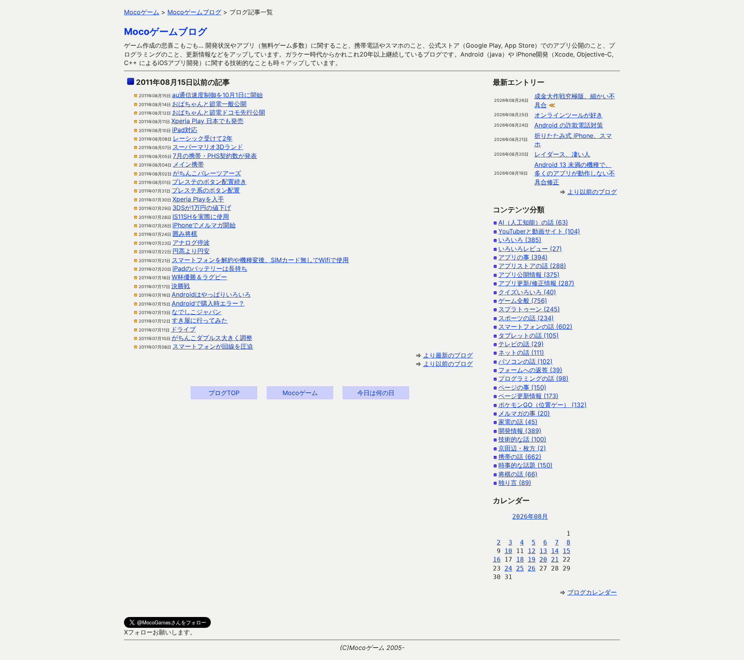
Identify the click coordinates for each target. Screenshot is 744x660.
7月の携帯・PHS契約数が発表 (215, 156)
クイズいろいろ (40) (527, 292)
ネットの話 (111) (521, 352)
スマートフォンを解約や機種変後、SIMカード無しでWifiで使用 (260, 260)
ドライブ (183, 329)
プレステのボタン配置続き (209, 182)
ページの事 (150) (522, 387)
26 (532, 568)
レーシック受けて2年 (202, 138)
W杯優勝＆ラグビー (199, 277)
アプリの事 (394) (523, 257)
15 (566, 551)
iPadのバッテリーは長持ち (209, 268)
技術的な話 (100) (522, 439)
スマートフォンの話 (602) (535, 326)
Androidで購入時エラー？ (208, 303)
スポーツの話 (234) (526, 318)
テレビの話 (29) (521, 344)
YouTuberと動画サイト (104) (539, 231)
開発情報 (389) (519, 431)
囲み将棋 (184, 233)
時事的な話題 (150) (525, 465)
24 (508, 568)
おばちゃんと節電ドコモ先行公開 (218, 112)
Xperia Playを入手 (198, 199)
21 (555, 559)
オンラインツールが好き (568, 115)
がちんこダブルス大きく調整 (212, 338)
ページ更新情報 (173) (528, 396)
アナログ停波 (191, 242)
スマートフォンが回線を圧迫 (212, 346)
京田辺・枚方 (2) (522, 448)
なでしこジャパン (196, 312)
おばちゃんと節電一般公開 (209, 104)
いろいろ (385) (519, 240)
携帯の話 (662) (519, 457)
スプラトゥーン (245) (529, 309)
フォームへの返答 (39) (530, 370)
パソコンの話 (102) (525, 361)
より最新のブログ (448, 355)
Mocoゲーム (300, 393)
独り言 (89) (514, 482)
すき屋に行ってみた (199, 320)
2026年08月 (530, 516)
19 (532, 559)
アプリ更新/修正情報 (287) (536, 283)
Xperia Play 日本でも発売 (207, 121)
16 (497, 559)
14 (555, 551)
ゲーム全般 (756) (522, 300)
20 (543, 559)
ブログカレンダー (592, 592)
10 (508, 551)
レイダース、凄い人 (562, 154)
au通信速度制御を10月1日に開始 (217, 95)
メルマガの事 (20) (524, 413)
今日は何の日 (375, 393)
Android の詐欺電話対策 (568, 125)
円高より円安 (191, 251)
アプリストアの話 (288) (532, 266)
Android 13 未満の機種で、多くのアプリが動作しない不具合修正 (574, 173)
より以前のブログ (448, 364)
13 (543, 551)
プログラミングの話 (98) (533, 378)
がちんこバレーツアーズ (207, 173)
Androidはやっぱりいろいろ (211, 294)
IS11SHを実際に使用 (200, 216)
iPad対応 (184, 130)
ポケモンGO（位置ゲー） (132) (542, 405)
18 (520, 559)
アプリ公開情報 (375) (529, 274)
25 (520, 568)
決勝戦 (180, 286)
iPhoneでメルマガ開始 (204, 225)
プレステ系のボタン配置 (206, 190)
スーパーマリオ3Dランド (207, 147)
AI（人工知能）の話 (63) (533, 222)
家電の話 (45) (517, 422)
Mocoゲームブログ (165, 31)
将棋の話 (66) (517, 474)
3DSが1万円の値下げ (201, 207)
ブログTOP (223, 393)
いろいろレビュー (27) (530, 249)
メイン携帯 (188, 164)
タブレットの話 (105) (528, 335)
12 (532, 551)
